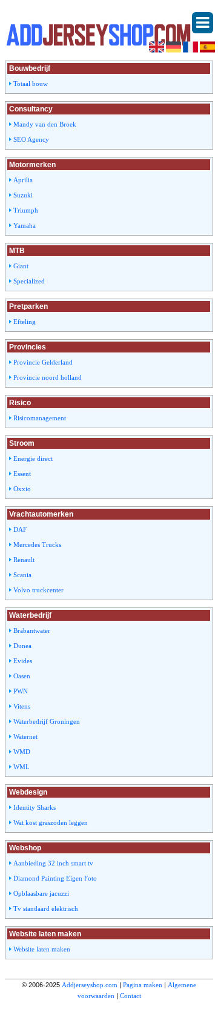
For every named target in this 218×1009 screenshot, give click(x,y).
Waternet (25, 736)
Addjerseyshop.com (89, 984)
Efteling (24, 321)
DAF (20, 529)
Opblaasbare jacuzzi (41, 893)
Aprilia (23, 180)
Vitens (21, 706)
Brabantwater (31, 630)
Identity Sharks (34, 807)
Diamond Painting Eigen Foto (55, 878)
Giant (20, 266)
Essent (22, 473)
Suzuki (23, 195)
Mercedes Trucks (37, 544)
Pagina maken (142, 984)
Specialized (29, 281)
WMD (21, 751)
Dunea (22, 645)
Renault (24, 559)
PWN (20, 691)
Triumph (25, 210)
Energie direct (33, 458)
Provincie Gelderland (43, 362)
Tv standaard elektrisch (45, 908)
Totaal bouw (30, 83)
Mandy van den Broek (44, 124)
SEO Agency (31, 139)
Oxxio (22, 488)
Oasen (21, 676)
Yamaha (24, 225)
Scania (22, 574)
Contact (130, 995)
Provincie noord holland (47, 377)
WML (21, 766)
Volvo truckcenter (38, 590)
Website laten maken (41, 949)
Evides (22, 660)
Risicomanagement (39, 418)
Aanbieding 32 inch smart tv (53, 863)
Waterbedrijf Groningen (46, 721)
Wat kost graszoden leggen (50, 822)
